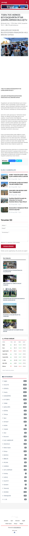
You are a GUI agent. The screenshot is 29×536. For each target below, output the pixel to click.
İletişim (21, 523)
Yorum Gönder (8, 246)
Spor (12, 520)
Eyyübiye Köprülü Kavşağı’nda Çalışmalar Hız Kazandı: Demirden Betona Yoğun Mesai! (18, 200)
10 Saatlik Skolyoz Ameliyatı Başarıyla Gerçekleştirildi (12, 271)
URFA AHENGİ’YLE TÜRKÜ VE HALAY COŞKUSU (12, 284)
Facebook (12, 160)
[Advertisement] (14, 73)
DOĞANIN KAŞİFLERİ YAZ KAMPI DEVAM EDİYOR (13, 330)
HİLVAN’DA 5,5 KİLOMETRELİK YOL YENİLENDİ (11, 315)
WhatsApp (6, 163)
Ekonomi (17, 520)
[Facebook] (14, 532)
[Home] (4, 2)
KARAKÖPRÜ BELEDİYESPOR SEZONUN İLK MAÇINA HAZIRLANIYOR (14, 299)
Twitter (19, 160)
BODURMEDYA (17, 527)
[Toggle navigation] (26, 2)
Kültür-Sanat (9, 523)
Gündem (6, 520)
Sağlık (23, 520)
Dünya (15, 523)
